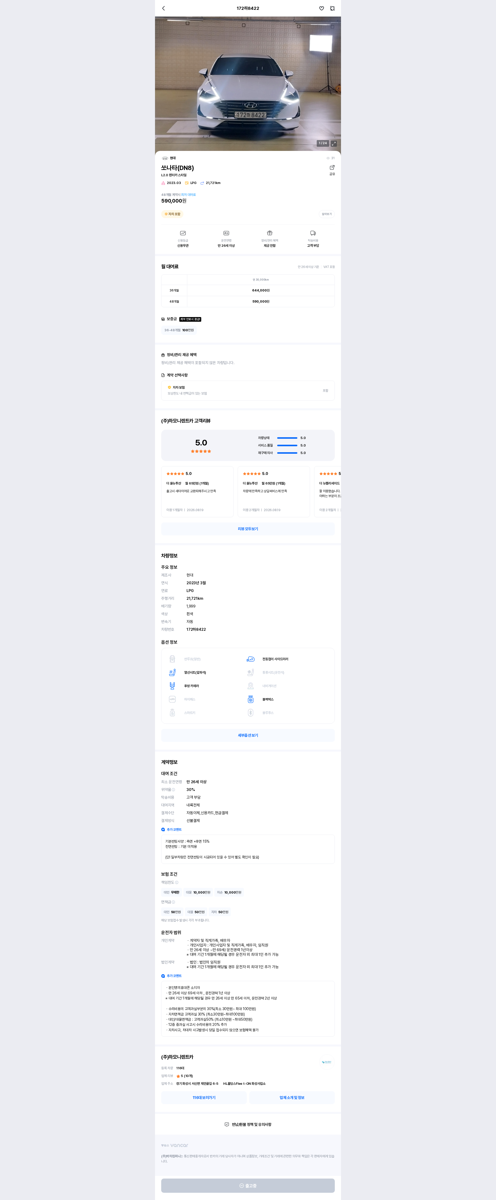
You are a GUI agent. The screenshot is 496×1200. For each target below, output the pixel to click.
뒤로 (163, 8)
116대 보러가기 (204, 1097)
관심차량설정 (322, 8)
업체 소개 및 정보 (292, 1097)
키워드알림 (332, 8)
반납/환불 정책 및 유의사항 (252, 1124)
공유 (332, 174)
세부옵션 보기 (248, 735)
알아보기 (327, 214)
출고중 (251, 1185)
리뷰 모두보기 (248, 529)
